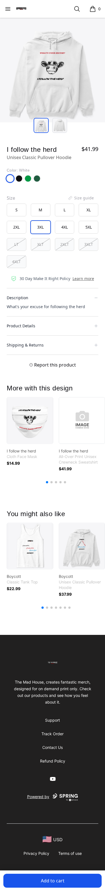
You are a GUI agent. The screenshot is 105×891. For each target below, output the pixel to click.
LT (16, 244)
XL (89, 209)
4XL (64, 227)
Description (17, 297)
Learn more (83, 278)
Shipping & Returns (25, 345)
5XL (88, 227)
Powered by (38, 796)
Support (52, 720)
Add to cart (52, 881)
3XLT (88, 244)
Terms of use (70, 853)
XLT (40, 244)
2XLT (64, 244)
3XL (40, 227)
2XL (16, 227)
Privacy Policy (36, 853)
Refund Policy (52, 761)
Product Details (21, 325)
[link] (30, 420)
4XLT (16, 261)
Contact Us (52, 747)
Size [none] (11, 198)
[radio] (16, 210)
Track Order (52, 733)
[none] (80, 198)
